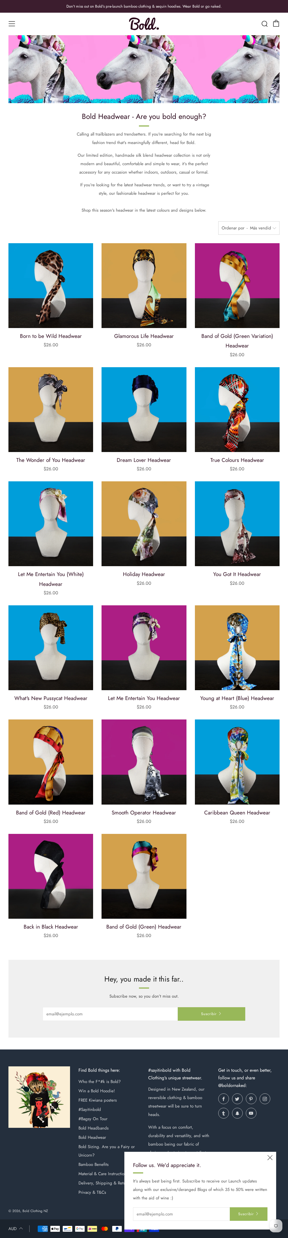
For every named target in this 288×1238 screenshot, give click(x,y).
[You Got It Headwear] (237, 523)
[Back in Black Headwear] (50, 876)
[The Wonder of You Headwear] (50, 409)
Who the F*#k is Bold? (99, 1081)
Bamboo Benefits (93, 1164)
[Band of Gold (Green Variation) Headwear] (237, 285)
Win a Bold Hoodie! (96, 1091)
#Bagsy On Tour (92, 1119)
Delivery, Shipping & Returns (104, 1183)
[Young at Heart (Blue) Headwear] (237, 647)
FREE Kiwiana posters (97, 1100)
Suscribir (209, 1013)
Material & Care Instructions (103, 1174)
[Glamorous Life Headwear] (144, 285)
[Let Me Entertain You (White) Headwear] (50, 523)
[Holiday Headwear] (144, 523)
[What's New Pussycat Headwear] (50, 647)
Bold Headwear (92, 1137)
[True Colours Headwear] (237, 409)
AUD (12, 1229)
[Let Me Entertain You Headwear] (144, 647)
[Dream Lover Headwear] (144, 409)
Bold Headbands (93, 1128)
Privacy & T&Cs (92, 1192)
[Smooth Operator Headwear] (144, 761)
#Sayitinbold (89, 1109)
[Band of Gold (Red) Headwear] (50, 761)
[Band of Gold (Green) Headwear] (144, 876)
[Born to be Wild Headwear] (50, 285)
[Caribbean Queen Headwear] (237, 761)
